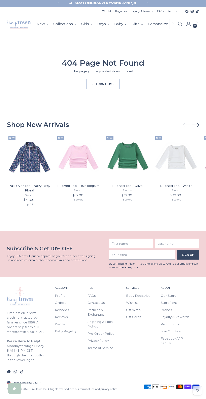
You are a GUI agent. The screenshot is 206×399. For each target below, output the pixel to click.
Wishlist (61, 324)
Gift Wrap (133, 310)
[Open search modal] (180, 24)
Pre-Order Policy (101, 334)
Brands (166, 310)
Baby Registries (138, 296)
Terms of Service (100, 348)
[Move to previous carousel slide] (186, 125)
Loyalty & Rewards (175, 317)
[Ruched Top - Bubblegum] (78, 157)
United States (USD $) (25, 382)
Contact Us (96, 303)
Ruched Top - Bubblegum (78, 186)
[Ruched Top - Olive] (127, 157)
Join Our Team (172, 331)
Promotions (170, 324)
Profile (60, 296)
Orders (60, 303)
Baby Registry (65, 331)
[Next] (147, 3)
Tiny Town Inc (38, 389)
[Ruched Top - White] (176, 157)
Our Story (168, 296)
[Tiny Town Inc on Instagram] (192, 11)
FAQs (92, 296)
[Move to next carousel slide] (195, 124)
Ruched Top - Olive (127, 186)
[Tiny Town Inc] (19, 24)
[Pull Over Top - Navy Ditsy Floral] (29, 157)
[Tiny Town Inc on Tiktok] (197, 11)
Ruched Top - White (176, 186)
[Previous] (58, 3)
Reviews (61, 317)
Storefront (169, 303)
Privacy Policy (98, 341)
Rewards (62, 310)
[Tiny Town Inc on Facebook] (187, 11)
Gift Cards (133, 317)
